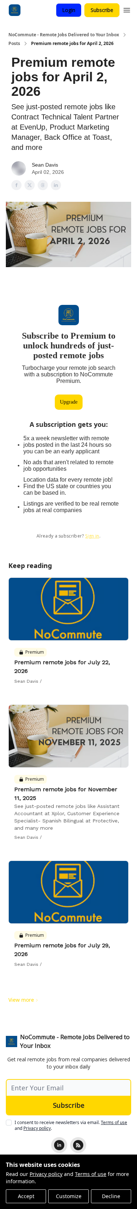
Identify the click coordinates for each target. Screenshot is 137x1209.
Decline (111, 1196)
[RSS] (78, 1145)
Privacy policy (46, 1174)
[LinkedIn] (59, 1145)
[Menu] (126, 9)
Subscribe (102, 10)
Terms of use (90, 1174)
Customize (68, 1196)
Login (68, 10)
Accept (26, 1196)
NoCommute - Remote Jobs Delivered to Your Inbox (63, 35)
